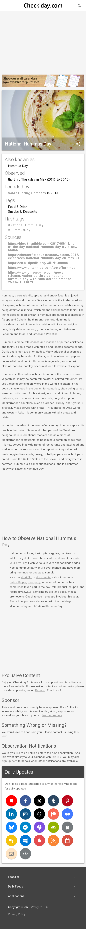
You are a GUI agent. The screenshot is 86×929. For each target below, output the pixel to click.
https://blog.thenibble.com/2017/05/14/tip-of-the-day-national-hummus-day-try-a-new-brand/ (43, 247)
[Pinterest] (67, 800)
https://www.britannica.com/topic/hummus (42, 268)
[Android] (53, 827)
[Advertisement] (43, 41)
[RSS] (53, 840)
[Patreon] (53, 814)
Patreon (40, 690)
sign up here (9, 760)
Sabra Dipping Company (27, 193)
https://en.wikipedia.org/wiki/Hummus (38, 263)
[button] (5, 5)
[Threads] (39, 814)
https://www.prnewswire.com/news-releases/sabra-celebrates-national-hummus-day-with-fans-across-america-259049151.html (40, 277)
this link (56, 756)
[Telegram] (25, 827)
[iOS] (67, 827)
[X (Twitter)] (39, 800)
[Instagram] (25, 814)
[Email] (11, 853)
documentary (44, 577)
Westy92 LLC (39, 907)
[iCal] (67, 840)
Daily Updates (19, 772)
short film (26, 577)
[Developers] (25, 853)
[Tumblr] (53, 800)
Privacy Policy (16, 914)
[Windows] (25, 840)
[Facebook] (25, 800)
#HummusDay (19, 230)
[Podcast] (39, 827)
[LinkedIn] (11, 814)
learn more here (52, 715)
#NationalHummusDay (26, 225)
